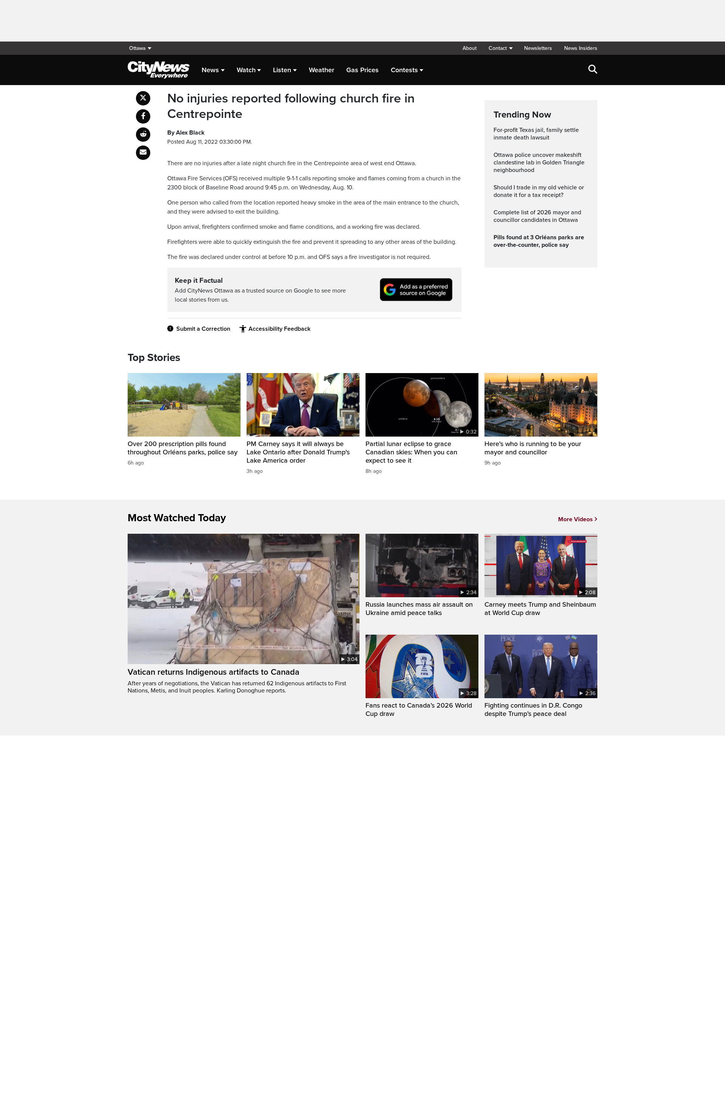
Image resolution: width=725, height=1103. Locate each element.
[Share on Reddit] (143, 134)
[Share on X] (143, 98)
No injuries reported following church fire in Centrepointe (291, 106)
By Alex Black (186, 132)
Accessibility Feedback (279, 329)
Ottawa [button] (137, 48)
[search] (592, 70)
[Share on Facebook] (143, 116)
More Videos (575, 519)
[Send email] (143, 153)
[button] (500, 48)
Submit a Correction (203, 329)
